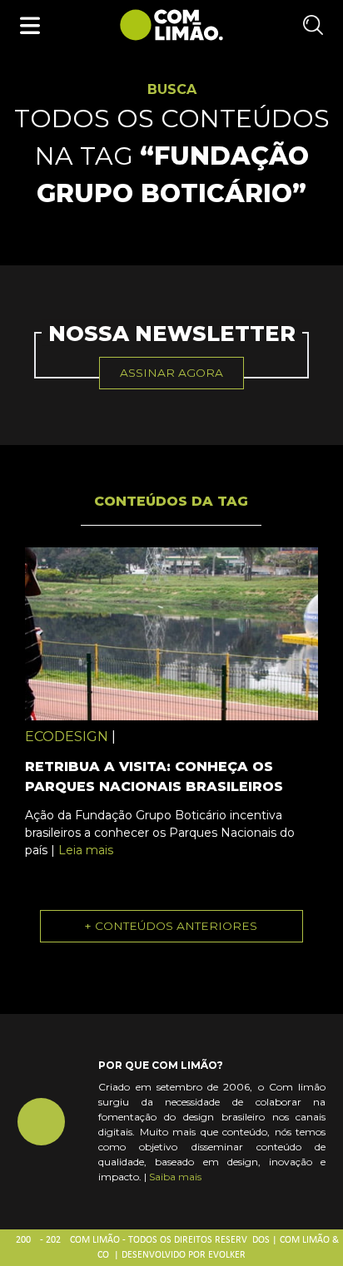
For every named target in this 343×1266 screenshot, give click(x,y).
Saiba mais (175, 1176)
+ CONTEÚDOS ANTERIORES (171, 925)
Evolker (227, 1255)
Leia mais (85, 850)
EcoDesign (66, 736)
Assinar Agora (171, 372)
